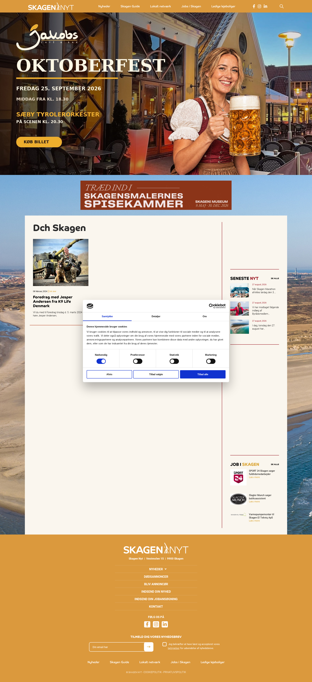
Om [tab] (205, 316)
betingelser (174, 648)
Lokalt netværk (160, 6)
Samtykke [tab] (107, 316)
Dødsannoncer (156, 576)
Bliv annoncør (156, 584)
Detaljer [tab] (156, 316)
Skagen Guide (130, 6)
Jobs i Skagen (191, 6)
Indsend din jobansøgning (156, 599)
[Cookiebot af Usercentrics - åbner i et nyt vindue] (211, 306)
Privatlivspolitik (174, 672)
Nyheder (104, 6)
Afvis (109, 374)
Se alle (275, 278)
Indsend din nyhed (156, 591)
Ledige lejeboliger (223, 6)
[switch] (137, 361)
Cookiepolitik (152, 672)
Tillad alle (202, 374)
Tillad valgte (156, 374)
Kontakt (156, 606)
